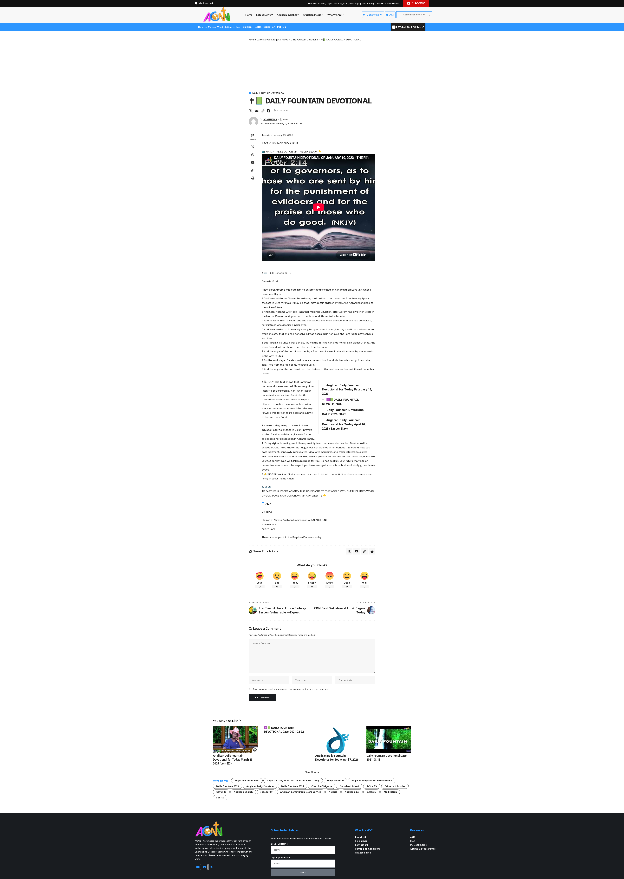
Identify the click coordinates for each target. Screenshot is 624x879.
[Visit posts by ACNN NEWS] (253, 121)
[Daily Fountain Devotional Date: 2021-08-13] (388, 739)
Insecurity (266, 791)
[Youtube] (198, 867)
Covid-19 (221, 791)
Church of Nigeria (321, 786)
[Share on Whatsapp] (253, 155)
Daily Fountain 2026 (292, 786)
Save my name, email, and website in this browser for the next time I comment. (291, 689)
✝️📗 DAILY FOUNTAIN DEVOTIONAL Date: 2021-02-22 (284, 729)
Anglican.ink (352, 791)
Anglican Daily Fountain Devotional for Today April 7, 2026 (336, 757)
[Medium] (205, 867)
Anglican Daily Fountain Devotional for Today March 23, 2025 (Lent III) (233, 759)
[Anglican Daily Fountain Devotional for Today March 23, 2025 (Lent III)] (235, 739)
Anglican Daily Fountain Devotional (371, 780)
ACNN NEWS (270, 119)
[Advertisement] (312, 65)
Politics (281, 26)
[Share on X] (251, 110)
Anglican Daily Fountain (260, 786)
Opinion (247, 26)
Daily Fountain (335, 780)
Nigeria (333, 791)
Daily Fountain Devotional (268, 93)
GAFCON (371, 791)
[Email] (256, 110)
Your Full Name (279, 843)
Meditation (390, 791)
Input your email (280, 857)
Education (269, 26)
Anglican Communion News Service (300, 791)
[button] (262, 110)
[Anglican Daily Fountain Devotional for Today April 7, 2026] (337, 739)
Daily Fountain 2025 (227, 786)
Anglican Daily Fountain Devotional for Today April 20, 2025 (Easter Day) (344, 424)
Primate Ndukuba (395, 786)
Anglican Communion (246, 780)
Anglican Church (243, 791)
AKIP (268, 503)
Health (257, 26)
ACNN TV (372, 786)
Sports (220, 797)
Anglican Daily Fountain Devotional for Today (293, 780)
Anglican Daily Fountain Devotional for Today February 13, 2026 (347, 389)
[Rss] (211, 867)
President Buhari (349, 786)
